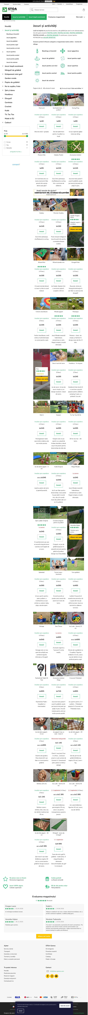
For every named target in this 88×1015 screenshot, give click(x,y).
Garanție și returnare (10, 954)
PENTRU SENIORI (52, 35)
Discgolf (8, 98)
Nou (17, 145)
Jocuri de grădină (12, 41)
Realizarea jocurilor (10, 973)
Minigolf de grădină (13, 70)
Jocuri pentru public (13, 59)
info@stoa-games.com (57, 971)
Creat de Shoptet (78, 1013)
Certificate (49, 954)
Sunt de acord (65, 1006)
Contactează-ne (9, 981)
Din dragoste (50, 949)
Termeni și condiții (9, 957)
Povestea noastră (51, 951)
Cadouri (8, 122)
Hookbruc (9, 94)
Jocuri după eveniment (14, 66)
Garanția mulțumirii (10, 978)
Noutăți (8, 26)
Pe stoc (17, 142)
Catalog (48, 957)
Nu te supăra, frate (12, 86)
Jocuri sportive (11, 52)
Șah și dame (10, 90)
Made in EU (9, 118)
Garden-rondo (10, 78)
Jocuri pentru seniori (13, 55)
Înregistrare (79, 4)
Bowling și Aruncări (13, 34)
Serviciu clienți (16, 4)
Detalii (41, 126)
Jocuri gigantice (11, 38)
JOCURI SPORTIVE (49, 38)
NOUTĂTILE (48, 1)
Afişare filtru (15, 152)
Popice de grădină (12, 82)
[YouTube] (56, 976)
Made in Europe (50, 959)
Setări (21, 1011)
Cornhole (8, 102)
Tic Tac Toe (9, 114)
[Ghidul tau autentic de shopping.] (16, 164)
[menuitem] (6, 17)
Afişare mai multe (76, 229)
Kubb (7, 110)
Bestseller (17, 148)
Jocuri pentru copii (12, 45)
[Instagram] (52, 976)
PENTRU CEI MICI (63, 33)
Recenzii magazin (9, 976)
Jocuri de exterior (12, 62)
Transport (6, 4)
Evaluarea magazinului (44, 896)
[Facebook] (48, 976)
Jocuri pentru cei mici (13, 48)
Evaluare (26, 4)
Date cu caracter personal (12, 959)
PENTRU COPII (52, 33)
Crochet (8, 106)
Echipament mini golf (13, 74)
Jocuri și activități (12, 30)
